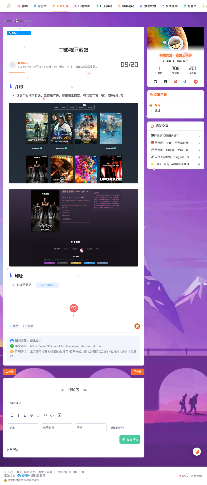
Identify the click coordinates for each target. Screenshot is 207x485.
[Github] (155, 82)
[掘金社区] (185, 82)
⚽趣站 (19, 21)
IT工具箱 (106, 6)
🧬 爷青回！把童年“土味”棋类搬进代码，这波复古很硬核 (171, 150)
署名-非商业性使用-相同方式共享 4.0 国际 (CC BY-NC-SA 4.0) (84, 351)
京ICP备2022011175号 (70, 472)
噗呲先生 (23, 62)
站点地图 (196, 476)
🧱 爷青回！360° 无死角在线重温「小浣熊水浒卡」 (171, 143)
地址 (157, 110)
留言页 (191, 6)
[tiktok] (165, 81)
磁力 (15, 326)
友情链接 (172, 6)
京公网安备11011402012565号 (24, 480)
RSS (184, 476)
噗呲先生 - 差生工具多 (175, 55)
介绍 (157, 105)
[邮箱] (175, 82)
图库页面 (150, 6)
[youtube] (195, 81)
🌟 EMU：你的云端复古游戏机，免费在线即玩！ (171, 164)
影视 (30, 326)
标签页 (42, 6)
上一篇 (9, 371)
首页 (25, 6)
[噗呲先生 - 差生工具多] (8, 6)
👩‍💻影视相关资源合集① (164, 136)
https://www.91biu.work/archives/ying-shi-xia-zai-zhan (66, 346)
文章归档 (62, 6)
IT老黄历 (84, 6)
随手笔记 (128, 6)
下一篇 (137, 371)
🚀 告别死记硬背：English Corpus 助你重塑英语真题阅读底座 (171, 157)
